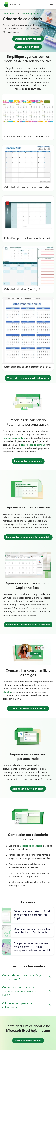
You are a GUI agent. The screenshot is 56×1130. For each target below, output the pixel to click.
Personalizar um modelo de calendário (28, 537)
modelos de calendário (14, 437)
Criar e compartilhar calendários (28, 708)
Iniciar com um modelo (28, 38)
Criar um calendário (28, 46)
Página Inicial (9, 13)
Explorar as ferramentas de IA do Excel (28, 624)
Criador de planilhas (30, 13)
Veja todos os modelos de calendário (28, 378)
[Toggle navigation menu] (51, 4)
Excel (13, 4)
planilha (7, 691)
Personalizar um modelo (28, 461)
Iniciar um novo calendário (28, 788)
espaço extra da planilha (33, 444)
